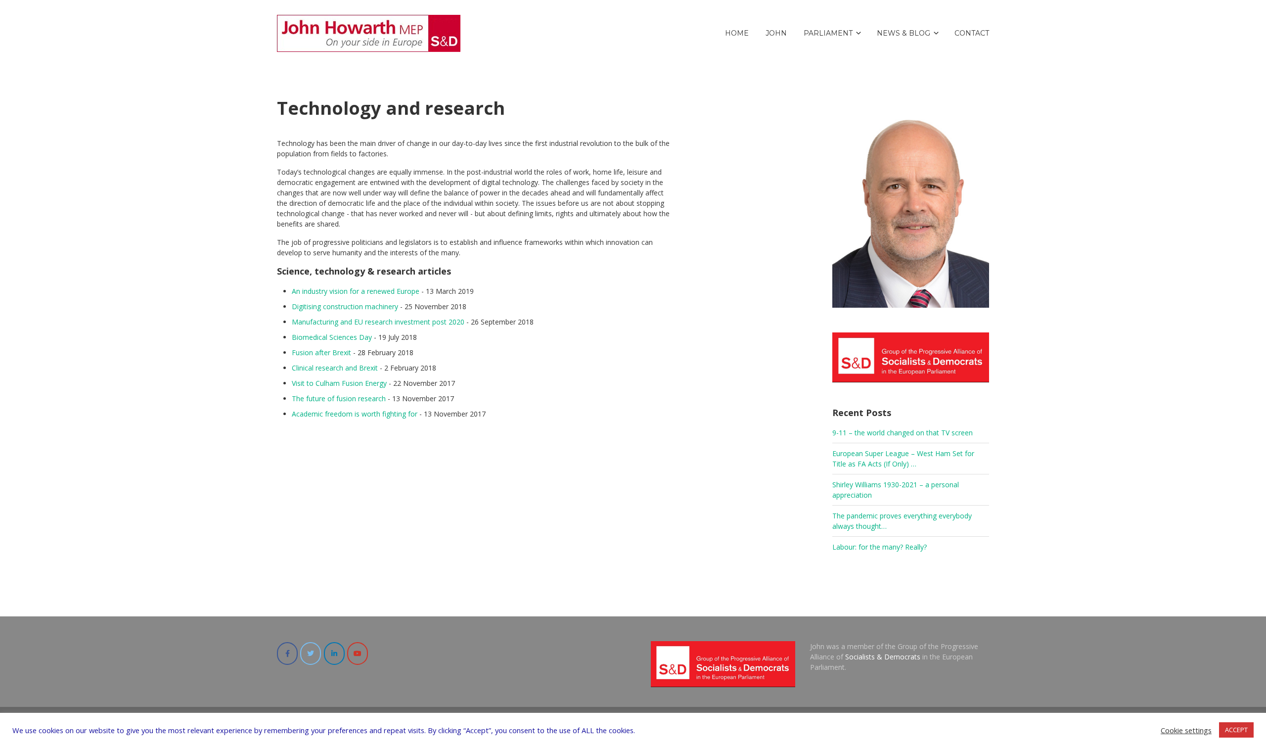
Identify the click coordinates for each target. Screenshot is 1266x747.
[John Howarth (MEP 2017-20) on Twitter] (310, 653)
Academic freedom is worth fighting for (354, 414)
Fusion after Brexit (321, 352)
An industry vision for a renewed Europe (355, 291)
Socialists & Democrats (882, 656)
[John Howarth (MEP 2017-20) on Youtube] (357, 653)
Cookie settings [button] (1186, 730)
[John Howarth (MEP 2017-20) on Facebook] (287, 653)
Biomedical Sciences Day (332, 337)
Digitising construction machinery (345, 306)
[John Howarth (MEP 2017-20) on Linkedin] (334, 653)
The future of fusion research (339, 398)
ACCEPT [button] (1236, 729)
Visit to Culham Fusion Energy (339, 383)
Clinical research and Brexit (335, 368)
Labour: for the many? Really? (879, 547)
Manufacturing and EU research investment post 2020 (378, 322)
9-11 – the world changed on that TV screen (902, 432)
